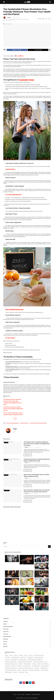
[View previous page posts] (12, 419)
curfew (25, 655)
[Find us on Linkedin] (30, 682)
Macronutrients (27, 663)
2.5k (40, 447)
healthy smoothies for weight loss (35, 659)
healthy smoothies (22, 659)
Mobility (39, 663)
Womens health (8, 672)
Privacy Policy (28, 694)
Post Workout (45, 663)
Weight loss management (34, 670)
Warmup (19, 670)
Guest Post (6, 631)
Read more (28, 454)
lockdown (21, 663)
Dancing (30, 655)
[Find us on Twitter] (27, 682)
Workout (27, 19)
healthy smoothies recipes (10, 661)
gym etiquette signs (39, 657)
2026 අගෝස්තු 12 (32, 447)
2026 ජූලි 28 (31, 493)
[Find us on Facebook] (20, 682)
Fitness (8, 5)
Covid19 (15, 655)
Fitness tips (7, 657)
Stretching (37, 668)
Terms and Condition (36, 694)
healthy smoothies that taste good (25, 661)
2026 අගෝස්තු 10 (32, 462)
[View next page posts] (15, 419)
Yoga (27, 672)
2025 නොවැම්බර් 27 (17, 17)
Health (18, 19)
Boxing (6, 655)
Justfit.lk (21, 698)
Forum (18, 694)
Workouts (15, 672)
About (15, 694)
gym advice (23, 657)
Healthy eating (14, 659)
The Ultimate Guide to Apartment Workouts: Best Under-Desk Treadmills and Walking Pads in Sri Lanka (37, 443)
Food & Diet (6, 629)
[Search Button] (50, 2)
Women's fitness (44, 670)
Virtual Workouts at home (10, 670)
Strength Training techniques (11, 668)
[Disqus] (27, 525)
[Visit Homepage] (27, 2)
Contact (22, 694)
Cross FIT (21, 655)
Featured (5, 621)
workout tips (21, 672)
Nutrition (5, 639)
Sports (5, 644)
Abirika (9, 17)
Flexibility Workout (15, 657)
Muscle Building (7, 636)
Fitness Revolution (12, 19)
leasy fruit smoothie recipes (11, 663)
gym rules (7, 659)
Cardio (11, 655)
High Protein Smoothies (39, 661)
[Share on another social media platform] (50, 50)
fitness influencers (8, 626)
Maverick (35, 698)
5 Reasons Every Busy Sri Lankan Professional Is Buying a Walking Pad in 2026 (13, 408)
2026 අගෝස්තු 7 (32, 478)
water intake (24, 670)
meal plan (34, 663)
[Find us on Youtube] (33, 682)
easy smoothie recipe (38, 655)
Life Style (22, 19)
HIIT (46, 661)
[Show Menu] (4, 2)
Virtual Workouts (44, 668)
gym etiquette (30, 657)
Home (4, 5)
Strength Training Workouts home (26, 668)
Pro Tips (5, 641)
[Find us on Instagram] (24, 682)
